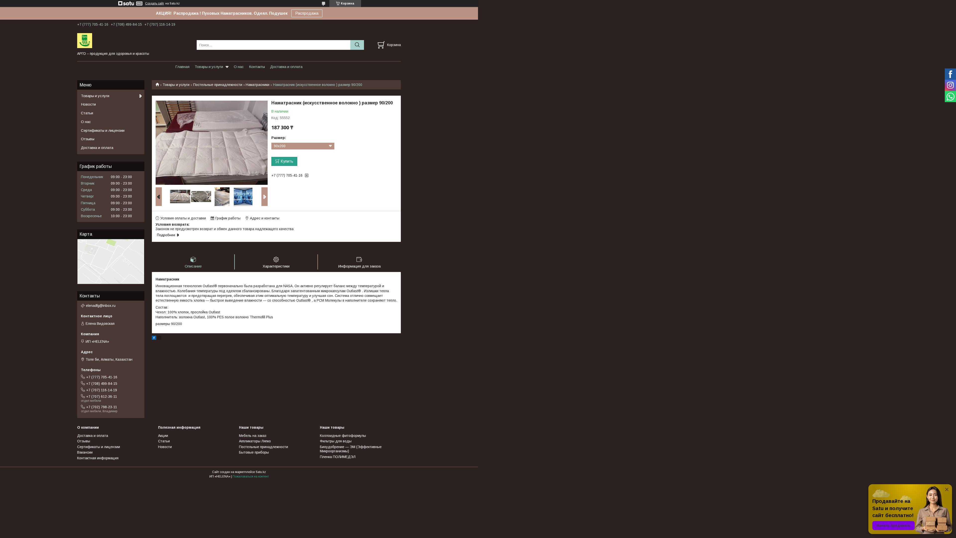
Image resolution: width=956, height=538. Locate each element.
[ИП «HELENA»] (133, 40)
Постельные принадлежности (217, 85)
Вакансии (85, 452)
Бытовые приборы (254, 452)
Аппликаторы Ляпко (255, 441)
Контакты (257, 67)
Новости (88, 104)
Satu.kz (261, 472)
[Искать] (357, 45)
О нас (239, 67)
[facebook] (154, 338)
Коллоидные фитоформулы (343, 436)
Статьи (87, 113)
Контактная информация (98, 458)
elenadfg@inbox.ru (101, 306)
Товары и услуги (209, 67)
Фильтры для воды (336, 441)
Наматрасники (257, 85)
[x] (159, 338)
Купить (287, 161)
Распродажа (306, 13)
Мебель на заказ (252, 436)
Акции (163, 436)
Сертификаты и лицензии (102, 130)
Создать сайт (154, 3)
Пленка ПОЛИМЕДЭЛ (338, 457)
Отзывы (87, 139)
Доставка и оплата (286, 67)
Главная (182, 67)
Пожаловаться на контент (251, 476)
